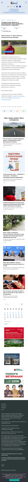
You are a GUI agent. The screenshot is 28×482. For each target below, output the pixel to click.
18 (7, 315)
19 (10, 315)
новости (4, 106)
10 (4, 314)
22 (19, 315)
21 (16, 315)
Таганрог (14, 106)
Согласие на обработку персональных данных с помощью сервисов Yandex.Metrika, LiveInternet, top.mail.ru (13, 459)
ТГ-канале (14, 96)
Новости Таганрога (7, 51)
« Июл (5, 324)
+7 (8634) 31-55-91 (14, 9)
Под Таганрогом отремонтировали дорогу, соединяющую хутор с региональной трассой (13, 140)
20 (13, 315)
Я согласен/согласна (14, 480)
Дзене (3, 97)
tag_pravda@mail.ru (14, 10)
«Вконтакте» (15, 97)
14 (16, 314)
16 (21, 314)
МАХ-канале (21, 96)
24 (5, 317)
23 (21, 315)
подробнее (7, 475)
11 (7, 314)
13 (13, 314)
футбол (20, 106)
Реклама (3, 407)
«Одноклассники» (6, 99)
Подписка (3, 406)
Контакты (3, 404)
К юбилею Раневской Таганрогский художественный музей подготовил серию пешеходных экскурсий (13, 204)
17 (4, 315)
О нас (2, 409)
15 (18, 314)
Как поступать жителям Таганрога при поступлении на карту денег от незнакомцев (13, 292)
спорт (9, 106)
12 (10, 314)
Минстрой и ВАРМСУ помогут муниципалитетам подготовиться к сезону (13, 264)
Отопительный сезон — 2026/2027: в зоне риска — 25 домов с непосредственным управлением (13, 176)
